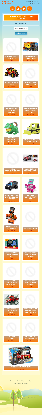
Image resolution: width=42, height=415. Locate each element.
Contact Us (20, 381)
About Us (29, 381)
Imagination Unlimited (7, 3)
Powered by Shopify (21, 399)
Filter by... (21, 33)
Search (12, 381)
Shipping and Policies (21, 383)
